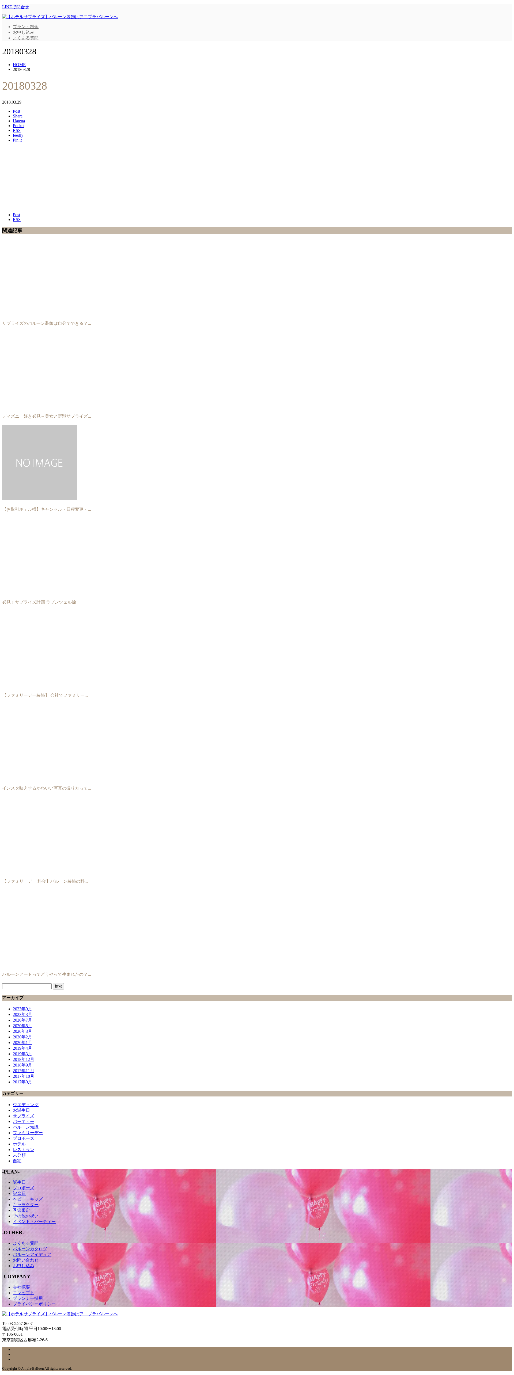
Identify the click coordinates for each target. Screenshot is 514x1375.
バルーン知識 (26, 1127)
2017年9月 (22, 1082)
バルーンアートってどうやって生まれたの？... (46, 974)
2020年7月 (22, 1020)
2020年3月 (22, 1031)
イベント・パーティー (34, 1221)
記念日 (19, 1193)
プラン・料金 (26, 26)
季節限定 (21, 1210)
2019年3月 (22, 1054)
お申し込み (23, 32)
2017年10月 (23, 1076)
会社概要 (21, 1287)
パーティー (23, 1121)
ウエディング (26, 1104)
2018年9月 (22, 1065)
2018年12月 (23, 1059)
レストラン (23, 1149)
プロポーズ (23, 1138)
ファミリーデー (28, 1132)
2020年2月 (22, 1037)
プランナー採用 (28, 1298)
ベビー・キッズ (28, 1199)
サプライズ (23, 1116)
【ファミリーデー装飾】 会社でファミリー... (45, 695)
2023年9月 (22, 1009)
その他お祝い (26, 1216)
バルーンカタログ (30, 1249)
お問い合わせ (26, 1260)
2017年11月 (23, 1070)
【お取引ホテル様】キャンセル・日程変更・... (46, 509)
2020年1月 (22, 1042)
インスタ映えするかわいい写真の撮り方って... (46, 788)
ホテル (19, 1144)
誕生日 (19, 1182)
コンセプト (23, 1292)
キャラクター (26, 1204)
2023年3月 (22, 1014)
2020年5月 (22, 1025)
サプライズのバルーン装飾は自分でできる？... (46, 323)
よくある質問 (26, 38)
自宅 (17, 1161)
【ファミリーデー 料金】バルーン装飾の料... (45, 881)
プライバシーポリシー (34, 1304)
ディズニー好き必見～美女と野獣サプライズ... (46, 416)
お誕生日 (21, 1110)
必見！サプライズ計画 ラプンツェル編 (39, 602)
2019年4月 (22, 1048)
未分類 (19, 1155)
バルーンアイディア (32, 1254)
